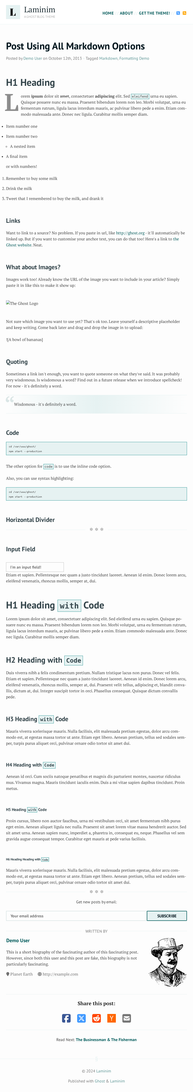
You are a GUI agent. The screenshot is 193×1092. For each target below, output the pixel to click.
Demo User (32, 58)
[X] (179, 13)
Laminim (39, 9)
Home (108, 13)
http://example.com (60, 974)
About (126, 13)
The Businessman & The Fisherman (106, 1039)
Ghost (100, 1080)
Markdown (108, 58)
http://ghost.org (130, 232)
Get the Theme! (154, 13)
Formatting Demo (134, 58)
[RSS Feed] (184, 13)
